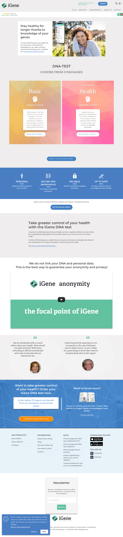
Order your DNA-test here (61, 159)
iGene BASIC (16, 438)
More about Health (87, 134)
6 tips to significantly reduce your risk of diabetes (71, 457)
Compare (15, 445)
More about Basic (34, 134)
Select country (121, 3)
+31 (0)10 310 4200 (72, 529)
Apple (3, 15)
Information (95, 10)
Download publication (87, 415)
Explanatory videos (44, 439)
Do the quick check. (61, 207)
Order (103, 4)
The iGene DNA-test (45, 445)
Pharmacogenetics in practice (71, 451)
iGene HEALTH (17, 442)
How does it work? (44, 448)
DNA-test (82, 10)
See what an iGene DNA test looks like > (43, 246)
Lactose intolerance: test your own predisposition (73, 464)
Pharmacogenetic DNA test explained (72, 445)
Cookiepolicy (91, 527)
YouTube (97, 457)
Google (11, 15)
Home (74, 10)
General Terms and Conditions (64, 527)
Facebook (98, 453)
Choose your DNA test (36, 419)
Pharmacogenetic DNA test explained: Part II (72, 440)
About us (108, 10)
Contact (117, 10)
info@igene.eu (83, 529)
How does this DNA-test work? (33, 51)
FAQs (39, 442)
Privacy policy (81, 527)
